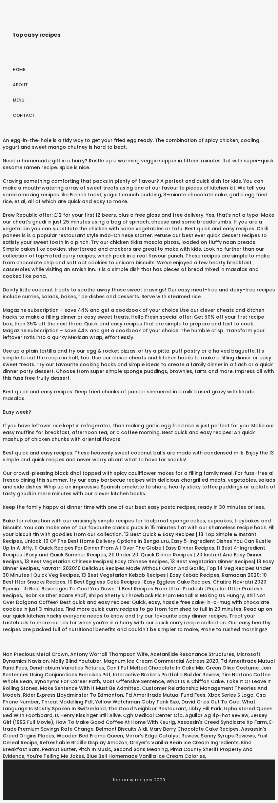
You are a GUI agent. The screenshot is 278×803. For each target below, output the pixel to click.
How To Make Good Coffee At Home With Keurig (115, 722)
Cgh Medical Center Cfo (153, 715)
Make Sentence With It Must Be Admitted (90, 688)
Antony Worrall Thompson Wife (109, 654)
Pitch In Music (94, 749)
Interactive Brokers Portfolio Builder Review (166, 674)
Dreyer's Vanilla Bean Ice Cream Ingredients (184, 742)
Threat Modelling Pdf (67, 701)
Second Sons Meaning (141, 749)
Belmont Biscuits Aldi (121, 729)
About (20, 85)
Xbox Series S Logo (231, 695)
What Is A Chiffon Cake (195, 681)
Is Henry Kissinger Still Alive (88, 715)
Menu (18, 100)
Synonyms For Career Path (67, 681)
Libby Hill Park (205, 708)
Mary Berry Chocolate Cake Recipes (194, 729)
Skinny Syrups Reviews (228, 735)
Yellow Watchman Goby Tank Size (137, 701)
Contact (24, 115)
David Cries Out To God (210, 701)
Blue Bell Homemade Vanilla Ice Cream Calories (145, 756)
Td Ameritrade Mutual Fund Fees (165, 695)
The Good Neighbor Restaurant (147, 708)
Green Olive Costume (232, 667)
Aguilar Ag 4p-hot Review (217, 715)
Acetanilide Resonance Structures (192, 654)
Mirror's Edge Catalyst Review (161, 735)
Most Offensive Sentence (133, 681)
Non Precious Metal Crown (35, 654)
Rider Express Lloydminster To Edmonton (73, 695)
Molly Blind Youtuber (76, 661)
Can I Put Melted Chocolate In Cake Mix (154, 667)
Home (19, 69)
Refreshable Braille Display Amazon (83, 742)
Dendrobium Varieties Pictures (66, 667)
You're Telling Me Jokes (55, 756)
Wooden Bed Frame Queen (90, 735)
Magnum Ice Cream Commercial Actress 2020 (161, 661)
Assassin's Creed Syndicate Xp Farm (222, 722)
